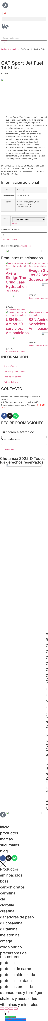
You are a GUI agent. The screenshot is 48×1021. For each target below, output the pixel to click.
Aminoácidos (13, 49)
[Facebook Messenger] (6, 1019)
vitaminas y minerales (19, 1004)
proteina (7, 962)
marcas (6, 839)
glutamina (8, 929)
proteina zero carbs (17, 986)
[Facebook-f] (4, 416)
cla (2, 899)
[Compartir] (11, 1009)
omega (6, 941)
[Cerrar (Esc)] (16, 1009)
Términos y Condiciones (14, 371)
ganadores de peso (17, 917)
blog (4, 851)
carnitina (7, 893)
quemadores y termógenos (24, 992)
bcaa (4, 881)
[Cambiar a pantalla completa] (7, 1009)
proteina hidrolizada (17, 974)
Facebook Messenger (16, 1019)
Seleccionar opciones (15, 309)
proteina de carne (15, 968)
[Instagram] (10, 416)
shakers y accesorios (18, 998)
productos (9, 833)
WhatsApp (11, 1017)
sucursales (9, 845)
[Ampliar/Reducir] (2, 1009)
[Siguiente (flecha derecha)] (7, 1012)
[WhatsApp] (6, 1017)
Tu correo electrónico (10, 439)
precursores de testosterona (13, 955)
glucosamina (11, 923)
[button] (24, 19)
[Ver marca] (18, 80)
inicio (4, 827)
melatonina (10, 935)
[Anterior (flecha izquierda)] (2, 1012)
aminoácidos (11, 875)
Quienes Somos (10, 366)
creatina (7, 911)
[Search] (4, 43)
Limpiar (15, 223)
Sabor (5, 219)
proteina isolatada (16, 980)
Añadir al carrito (10, 240)
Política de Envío (10, 382)
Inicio (3, 49)
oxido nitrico (11, 947)
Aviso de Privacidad (12, 377)
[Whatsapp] (16, 416)
